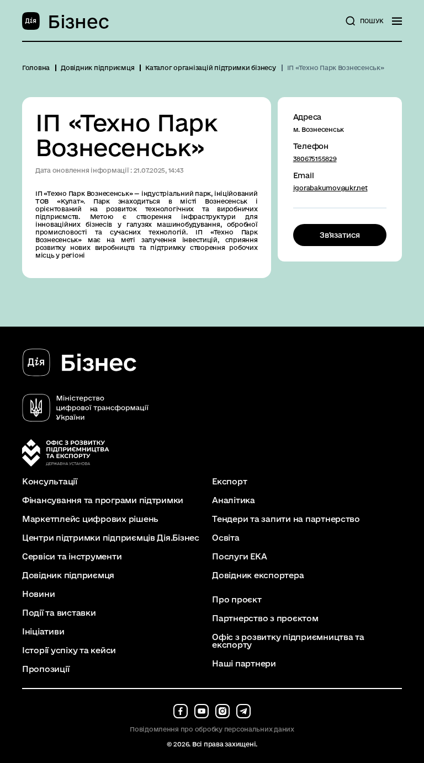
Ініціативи (43, 632)
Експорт (229, 481)
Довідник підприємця (68, 575)
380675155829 (315, 158)
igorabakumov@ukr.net (330, 187)
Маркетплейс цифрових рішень (90, 519)
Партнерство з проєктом (265, 618)
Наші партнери (244, 664)
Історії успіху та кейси (69, 650)
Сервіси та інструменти (71, 557)
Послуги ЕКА (239, 557)
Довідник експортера (258, 575)
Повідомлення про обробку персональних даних (212, 729)
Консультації (49, 481)
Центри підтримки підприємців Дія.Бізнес (110, 538)
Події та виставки (59, 613)
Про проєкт (236, 600)
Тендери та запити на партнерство (286, 519)
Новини (38, 594)
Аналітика (233, 500)
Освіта (225, 538)
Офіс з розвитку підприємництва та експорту (288, 641)
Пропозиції (45, 669)
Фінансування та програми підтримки (102, 500)
